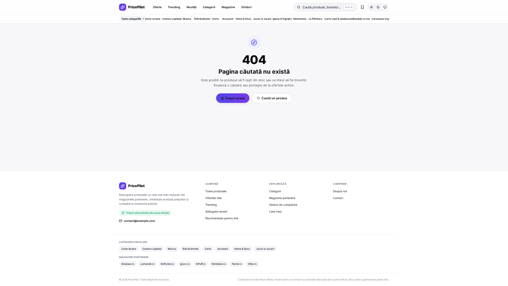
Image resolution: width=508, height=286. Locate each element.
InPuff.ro (200, 263)
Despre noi (340, 191)
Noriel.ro (237, 263)
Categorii (209, 7)
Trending (174, 7)
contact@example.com (139, 220)
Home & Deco (243, 18)
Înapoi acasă (235, 98)
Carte (215, 18)
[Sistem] (385, 7)
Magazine (228, 7)
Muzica (187, 18)
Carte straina (152, 18)
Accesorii (227, 18)
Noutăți (191, 7)
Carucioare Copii (381, 18)
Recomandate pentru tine (221, 218)
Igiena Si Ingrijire (282, 18)
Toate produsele (215, 191)
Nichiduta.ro (219, 263)
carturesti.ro (147, 263)
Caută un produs (274, 98)
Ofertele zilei (213, 198)
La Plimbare (315, 18)
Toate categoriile (131, 18)
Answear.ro (127, 263)
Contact (338, 198)
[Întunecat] (378, 7)
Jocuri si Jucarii (262, 18)
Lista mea (275, 211)
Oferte (157, 7)
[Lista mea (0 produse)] (362, 7)
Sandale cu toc (361, 18)
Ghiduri (246, 7)
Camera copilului (172, 18)
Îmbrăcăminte (202, 18)
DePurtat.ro (167, 263)
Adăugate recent (216, 211)
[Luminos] (371, 7)
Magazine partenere (282, 198)
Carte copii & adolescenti (338, 18)
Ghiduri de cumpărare (283, 204)
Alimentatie (299, 18)
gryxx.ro (185, 263)
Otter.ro (252, 263)
